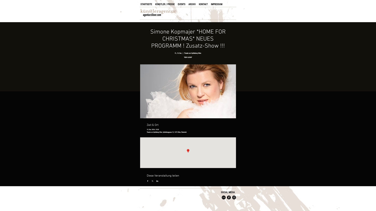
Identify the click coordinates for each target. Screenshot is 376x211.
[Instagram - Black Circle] (234, 197)
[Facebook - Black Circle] (229, 197)
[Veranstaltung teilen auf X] (152, 181)
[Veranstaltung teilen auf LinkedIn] (157, 181)
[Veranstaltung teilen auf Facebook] (148, 181)
